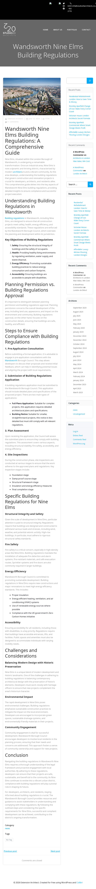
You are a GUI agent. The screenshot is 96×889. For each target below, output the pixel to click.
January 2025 (78, 332)
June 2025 (77, 320)
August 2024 (78, 352)
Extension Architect (15, 118)
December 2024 (79, 336)
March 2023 (78, 392)
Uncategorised (79, 414)
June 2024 (77, 360)
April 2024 (77, 368)
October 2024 (78, 344)
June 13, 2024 (34, 118)
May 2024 (77, 364)
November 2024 (79, 340)
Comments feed (79, 439)
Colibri (79, 882)
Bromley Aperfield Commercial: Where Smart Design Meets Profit (79, 125)
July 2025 (76, 316)
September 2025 (79, 308)
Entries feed (78, 435)
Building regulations (14, 218)
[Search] (90, 81)
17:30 (47, 118)
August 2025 (78, 312)
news (7, 828)
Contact (86, 30)
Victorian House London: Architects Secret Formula (81, 230)
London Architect (80, 173)
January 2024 (78, 380)
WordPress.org (79, 443)
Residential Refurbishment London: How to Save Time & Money (80, 99)
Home (45, 30)
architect (17, 171)
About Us (57, 30)
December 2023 (79, 384)
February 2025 (79, 328)
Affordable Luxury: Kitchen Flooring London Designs (81, 252)
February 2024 (79, 376)
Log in (75, 431)
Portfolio (72, 30)
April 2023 (77, 388)
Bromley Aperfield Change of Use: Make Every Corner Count (80, 109)
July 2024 (76, 356)
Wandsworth (11, 360)
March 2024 (78, 372)
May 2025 (77, 324)
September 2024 (79, 348)
